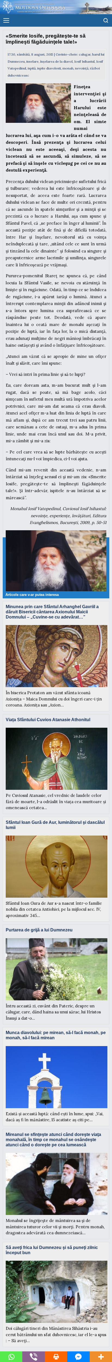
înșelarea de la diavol (56, 61)
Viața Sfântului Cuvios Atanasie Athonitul (48, 719)
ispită (32, 68)
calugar (85, 54)
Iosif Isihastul (84, 61)
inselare (32, 61)
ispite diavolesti (49, 68)
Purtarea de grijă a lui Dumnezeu (39, 930)
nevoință (81, 68)
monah (68, 68)
